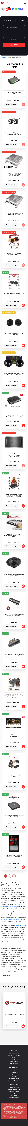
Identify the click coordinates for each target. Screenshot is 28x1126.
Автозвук (14, 1057)
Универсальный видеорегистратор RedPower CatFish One (14, 615)
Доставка (14, 1095)
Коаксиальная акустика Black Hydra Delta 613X (14, 334)
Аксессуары (14, 1061)
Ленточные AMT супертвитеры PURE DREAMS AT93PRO (14, 133)
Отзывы (14, 1074)
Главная (3, 57)
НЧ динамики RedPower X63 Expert (14, 293)
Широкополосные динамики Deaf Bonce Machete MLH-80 (14, 374)
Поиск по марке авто (14, 1080)
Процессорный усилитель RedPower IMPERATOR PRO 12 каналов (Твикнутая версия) (14, 415)
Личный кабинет (14, 1097)
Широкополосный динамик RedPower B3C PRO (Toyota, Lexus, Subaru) (14, 535)
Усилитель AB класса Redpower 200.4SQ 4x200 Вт (14, 735)
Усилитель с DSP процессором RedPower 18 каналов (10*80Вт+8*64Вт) (14, 455)
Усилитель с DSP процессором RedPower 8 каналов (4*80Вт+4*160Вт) (14, 174)
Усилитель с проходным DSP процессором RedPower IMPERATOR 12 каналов (14, 495)
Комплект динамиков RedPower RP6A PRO (14, 775)
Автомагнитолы (14, 1053)
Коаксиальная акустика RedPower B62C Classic (14, 575)
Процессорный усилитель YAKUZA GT (14, 93)
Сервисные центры (14, 1089)
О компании (14, 1072)
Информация (14, 1067)
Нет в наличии (23, 104)
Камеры (14, 1059)
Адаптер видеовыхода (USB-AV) (14, 1014)
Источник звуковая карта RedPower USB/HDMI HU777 (14, 856)
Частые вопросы (14, 1091)
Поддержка (14, 1084)
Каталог (14, 1050)
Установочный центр (14, 1087)
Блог (14, 1070)
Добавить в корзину (23, 305)
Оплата (14, 1093)
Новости (14, 1076)
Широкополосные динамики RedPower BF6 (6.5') (14, 254)
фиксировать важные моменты (10, 919)
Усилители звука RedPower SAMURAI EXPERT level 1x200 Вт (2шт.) (14, 696)
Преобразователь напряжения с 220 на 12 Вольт (14, 815)
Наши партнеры (14, 1078)
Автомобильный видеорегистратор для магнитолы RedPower (14, 655)
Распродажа (14, 1063)
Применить (14, 45)
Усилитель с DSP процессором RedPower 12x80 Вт (14, 213)
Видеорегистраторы (14, 1055)
